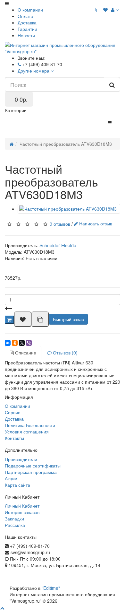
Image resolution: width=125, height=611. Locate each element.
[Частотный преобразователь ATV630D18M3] (69, 209)
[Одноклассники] (15, 343)
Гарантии (27, 29)
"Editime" (51, 588)
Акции (11, 478)
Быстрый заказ (68, 319)
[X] (22, 343)
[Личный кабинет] (115, 9)
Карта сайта (17, 485)
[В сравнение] (40, 319)
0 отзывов (60, 223)
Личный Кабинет (22, 505)
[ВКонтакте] (8, 343)
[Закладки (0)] (105, 9)
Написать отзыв (95, 223)
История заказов (22, 512)
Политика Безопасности (30, 425)
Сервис (12, 412)
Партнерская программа (31, 472)
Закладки (14, 518)
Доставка (27, 22)
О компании (30, 9)
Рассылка (15, 525)
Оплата (25, 16)
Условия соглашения (27, 431)
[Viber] (29, 343)
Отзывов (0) (65, 352)
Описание (25, 352)
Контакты (14, 438)
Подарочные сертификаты (33, 465)
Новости (26, 35)
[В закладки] (22, 319)
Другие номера (34, 70)
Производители (21, 459)
